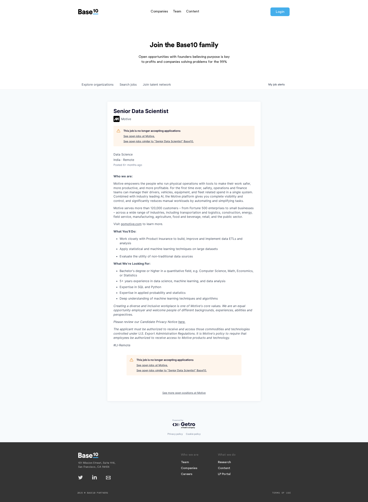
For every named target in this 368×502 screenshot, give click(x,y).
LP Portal (224, 474)
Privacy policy (175, 433)
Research (224, 462)
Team (177, 11)
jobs (128, 84)
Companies (159, 11)
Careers (186, 474)
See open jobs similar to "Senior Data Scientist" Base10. (158, 141)
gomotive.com (131, 224)
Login (280, 11)
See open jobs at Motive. (139, 136)
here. (181, 322)
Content (192, 11)
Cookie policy (193, 433)
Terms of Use (281, 492)
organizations (97, 84)
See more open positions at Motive (184, 392)
